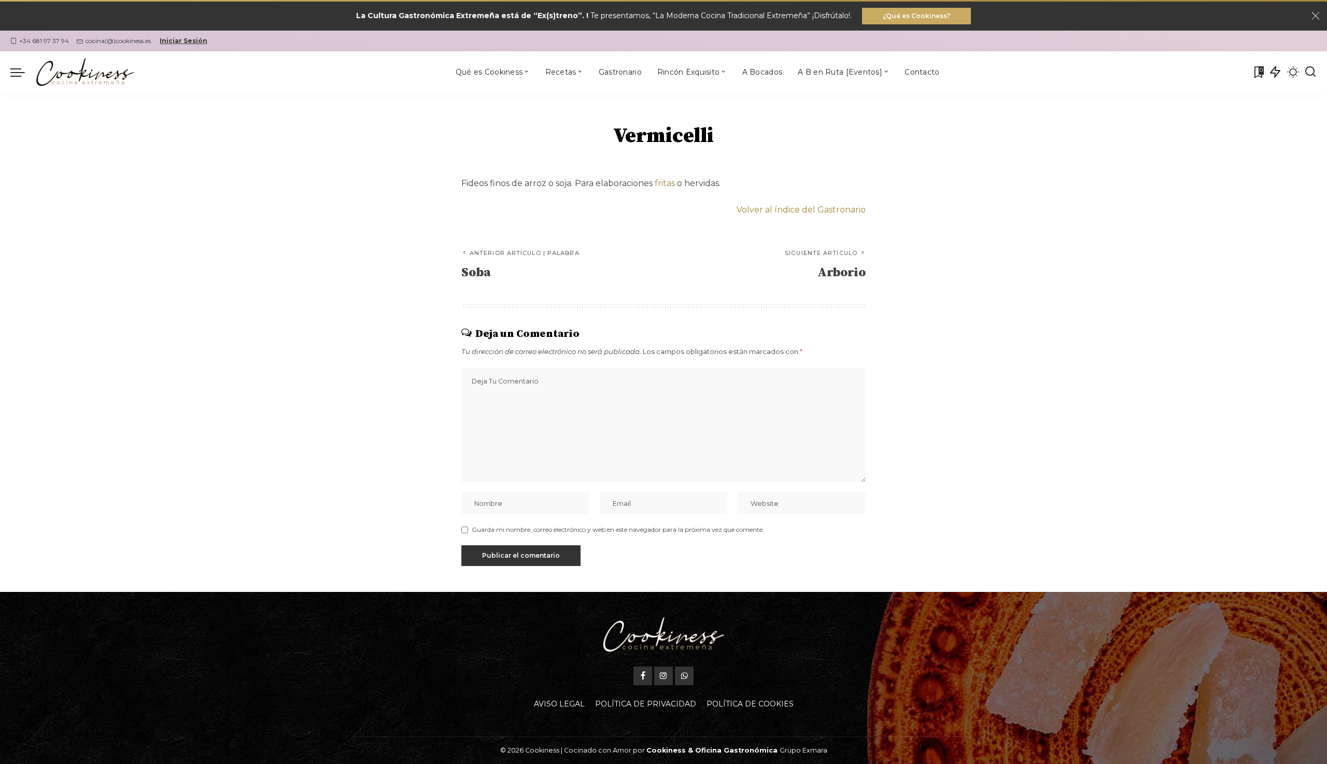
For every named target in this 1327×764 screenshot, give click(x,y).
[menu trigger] (22, 72)
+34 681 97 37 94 (44, 41)
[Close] (1315, 16)
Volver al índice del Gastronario (801, 210)
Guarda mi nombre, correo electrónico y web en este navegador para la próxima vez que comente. (618, 529)
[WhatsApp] (684, 676)
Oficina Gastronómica (736, 750)
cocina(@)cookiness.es (118, 41)
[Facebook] (642, 676)
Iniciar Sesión (183, 41)
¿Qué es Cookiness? (916, 16)
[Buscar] (1310, 72)
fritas (665, 183)
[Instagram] (663, 676)
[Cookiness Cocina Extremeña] (85, 72)
